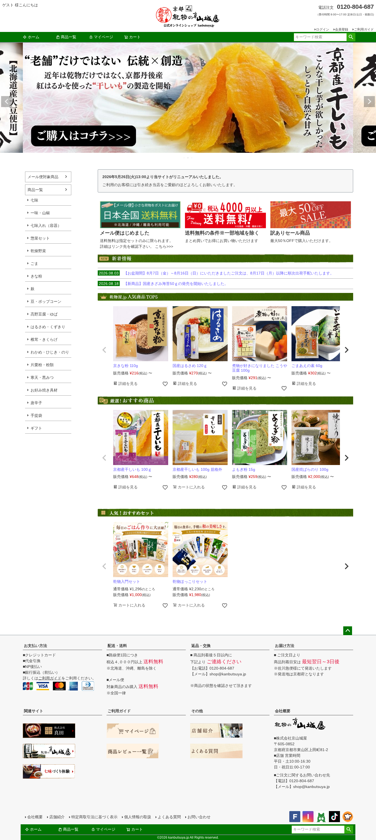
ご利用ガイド (364, 29)
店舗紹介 (57, 817)
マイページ (103, 37)
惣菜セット (40, 238)
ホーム (33, 37)
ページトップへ (347, 630)
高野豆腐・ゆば (44, 314)
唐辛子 (36, 403)
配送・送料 (117, 645)
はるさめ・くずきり (48, 327)
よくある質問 (169, 817)
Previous (6, 101)
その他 (197, 711)
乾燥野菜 (38, 251)
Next (369, 101)
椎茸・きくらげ (44, 339)
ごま (34, 263)
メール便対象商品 (43, 177)
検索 (351, 37)
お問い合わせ (199, 817)
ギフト (36, 428)
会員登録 (341, 29)
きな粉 (36, 276)
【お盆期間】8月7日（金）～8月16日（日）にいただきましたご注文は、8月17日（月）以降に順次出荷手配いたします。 (216, 273)
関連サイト (33, 711)
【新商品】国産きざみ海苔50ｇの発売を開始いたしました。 (163, 283)
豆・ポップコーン (46, 301)
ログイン (322, 29)
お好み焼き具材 (44, 390)
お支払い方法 (35, 645)
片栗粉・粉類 (42, 365)
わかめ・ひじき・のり (50, 352)
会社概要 (282, 711)
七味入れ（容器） (46, 225)
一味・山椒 (40, 213)
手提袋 (36, 415)
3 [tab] (192, 157)
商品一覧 (68, 37)
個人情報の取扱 (137, 817)
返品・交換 (201, 645)
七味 (34, 200)
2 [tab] (188, 157)
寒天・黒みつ (42, 377)
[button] (104, 350)
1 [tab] (184, 157)
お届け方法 (284, 645)
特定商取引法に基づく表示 (94, 817)
